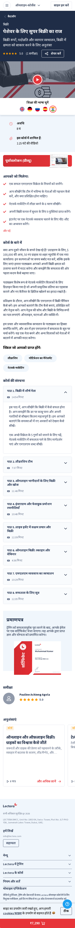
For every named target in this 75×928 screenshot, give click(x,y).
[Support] (67, 904)
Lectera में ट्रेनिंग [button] (13, 864)
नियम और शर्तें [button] (11, 881)
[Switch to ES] (45, 109)
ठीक (66, 911)
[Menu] (7, 5)
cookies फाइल (12, 913)
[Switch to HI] (53, 109)
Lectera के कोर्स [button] (13, 873)
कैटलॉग (12, 17)
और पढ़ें (7, 231)
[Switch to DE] (30, 109)
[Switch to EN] (22, 109)
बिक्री (6, 24)
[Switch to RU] (37, 109)
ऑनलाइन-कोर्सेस (25, 5)
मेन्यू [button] (5, 855)
